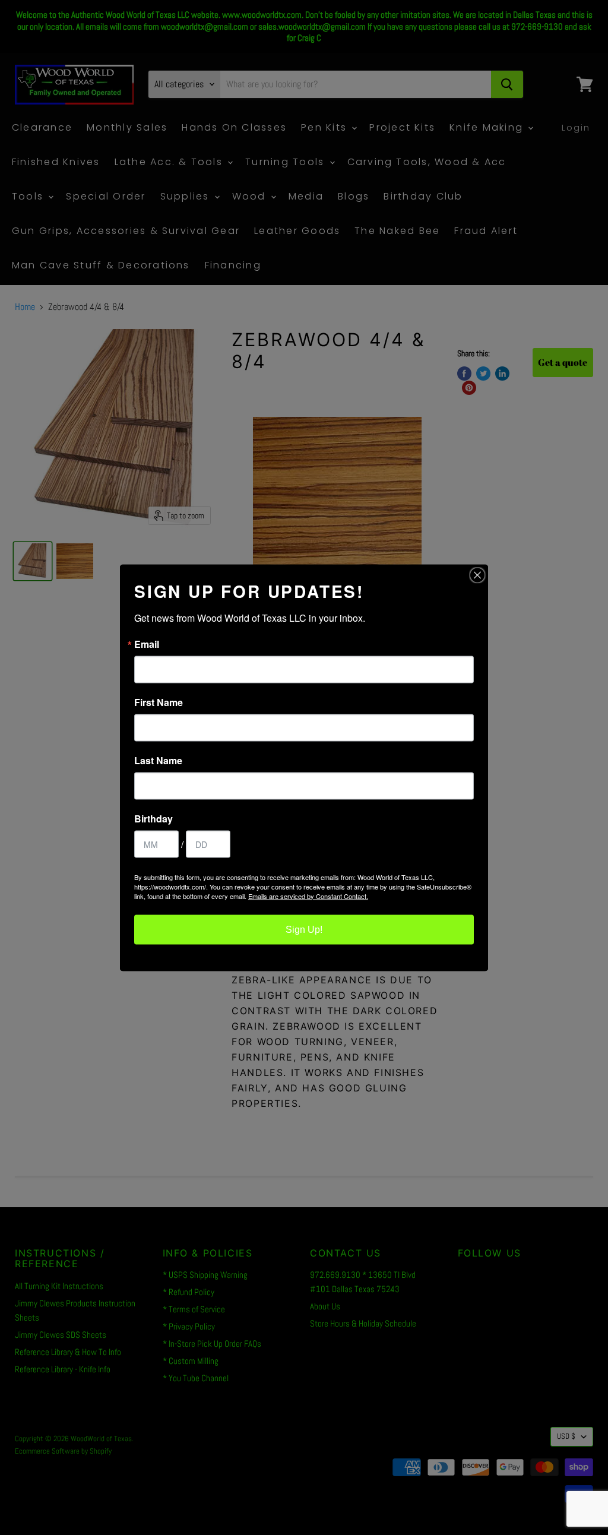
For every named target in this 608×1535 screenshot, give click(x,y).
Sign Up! (304, 929)
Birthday (153, 818)
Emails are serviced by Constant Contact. (308, 895)
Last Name (158, 760)
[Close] (477, 575)
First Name (158, 702)
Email (146, 643)
